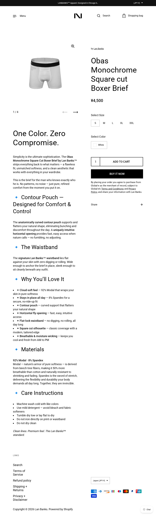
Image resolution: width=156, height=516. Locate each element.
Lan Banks (99, 48)
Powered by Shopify (61, 509)
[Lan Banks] (78, 16)
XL (121, 123)
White (101, 145)
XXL (131, 123)
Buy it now (117, 173)
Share (94, 204)
